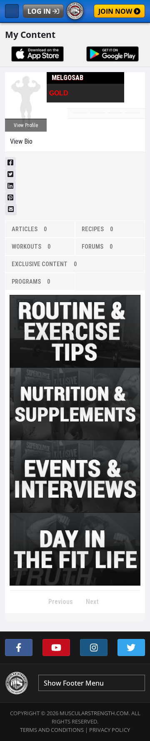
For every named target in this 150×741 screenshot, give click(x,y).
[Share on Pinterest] (10, 198)
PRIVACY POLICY (109, 730)
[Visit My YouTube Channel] (56, 647)
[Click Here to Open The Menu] (12, 11)
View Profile (26, 125)
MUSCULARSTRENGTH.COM (94, 713)
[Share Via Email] (11, 209)
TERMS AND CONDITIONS (52, 730)
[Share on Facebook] (10, 163)
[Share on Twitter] (10, 174)
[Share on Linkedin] (10, 186)
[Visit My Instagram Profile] (94, 647)
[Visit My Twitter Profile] (131, 647)
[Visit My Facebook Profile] (18, 647)
